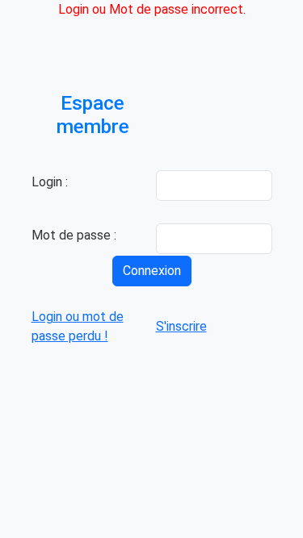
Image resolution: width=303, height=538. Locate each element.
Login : (50, 182)
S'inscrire (181, 326)
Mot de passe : (74, 235)
